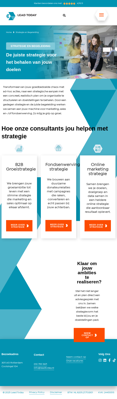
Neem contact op (76, 357)
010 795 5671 (40, 364)
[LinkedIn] (104, 360)
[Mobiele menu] (101, 16)
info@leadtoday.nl (44, 368)
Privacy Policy (36, 392)
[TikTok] (114, 360)
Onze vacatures (74, 361)
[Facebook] (109, 360)
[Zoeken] (64, 15)
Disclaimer (56, 392)
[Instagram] (100, 360)
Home (9, 32)
